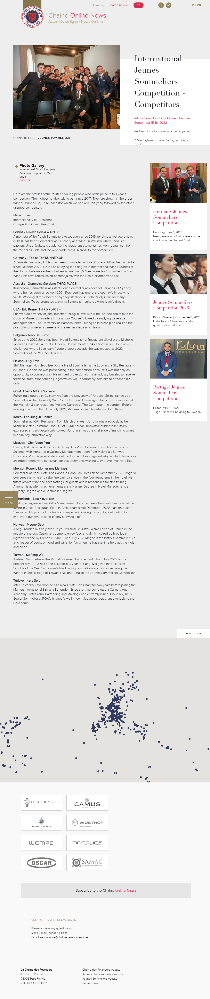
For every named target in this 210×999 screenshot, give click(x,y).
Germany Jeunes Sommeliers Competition (170, 218)
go (138, 5)
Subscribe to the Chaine (106, 890)
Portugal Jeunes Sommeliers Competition (169, 393)
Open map (98, 5)
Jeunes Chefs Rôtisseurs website (102, 974)
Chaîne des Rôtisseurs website (101, 969)
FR (192, 5)
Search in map (193, 633)
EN (199, 5)
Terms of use (90, 983)
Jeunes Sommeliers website (99, 978)
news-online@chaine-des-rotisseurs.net (64, 937)
